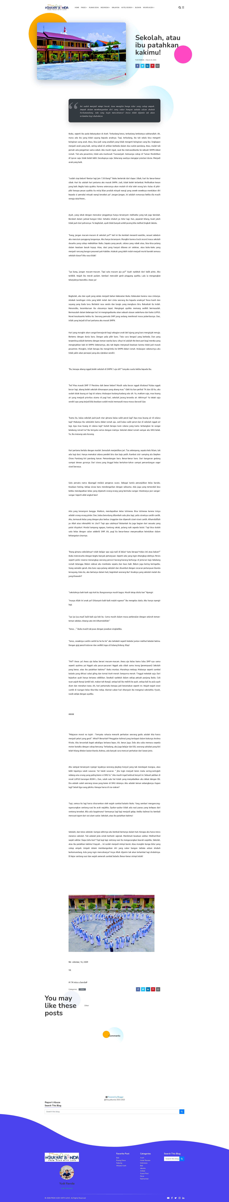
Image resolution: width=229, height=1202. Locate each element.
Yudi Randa (139, 60)
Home (77, 7)
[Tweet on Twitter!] (142, 66)
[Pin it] (152, 66)
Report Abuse (52, 1102)
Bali (117, 1158)
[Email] (157, 66)
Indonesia (105, 7)
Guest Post (144, 1173)
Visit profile (67, 1188)
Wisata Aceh (148, 7)
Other (82, 989)
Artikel (142, 1171)
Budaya (138, 7)
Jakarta (143, 1168)
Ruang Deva (94, 7)
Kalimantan (144, 1179)
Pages (83, 7)
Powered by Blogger (115, 1097)
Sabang (119, 1163)
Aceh (142, 1158)
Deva (142, 1176)
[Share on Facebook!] (137, 66)
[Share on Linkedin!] (147, 66)
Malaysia (116, 7)
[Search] (181, 1111)
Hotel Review (126, 7)
